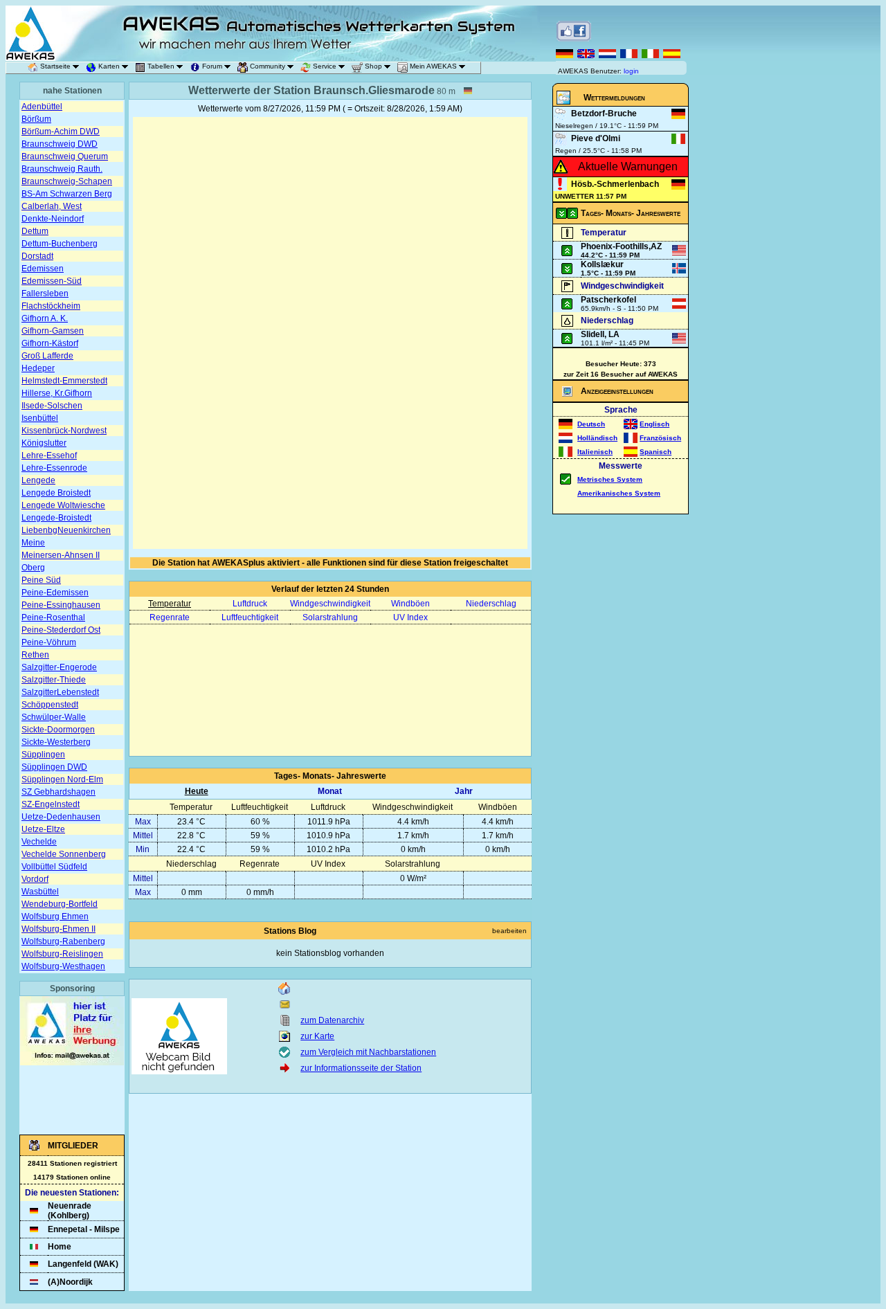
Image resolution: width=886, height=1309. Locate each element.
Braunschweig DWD (59, 144)
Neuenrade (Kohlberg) (69, 1210)
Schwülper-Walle (53, 717)
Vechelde (39, 842)
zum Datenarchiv (332, 1020)
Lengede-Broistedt (56, 518)
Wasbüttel (40, 891)
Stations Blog (290, 931)
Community (267, 66)
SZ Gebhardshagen (58, 792)
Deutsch (591, 424)
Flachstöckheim (50, 306)
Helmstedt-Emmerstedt (64, 381)
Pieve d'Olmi (595, 138)
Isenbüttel (39, 418)
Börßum (36, 119)
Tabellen (161, 66)
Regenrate (170, 617)
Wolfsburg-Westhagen (63, 966)
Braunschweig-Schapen (66, 181)
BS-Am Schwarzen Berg (66, 194)
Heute (196, 791)
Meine (33, 543)
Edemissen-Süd (51, 281)
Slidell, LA (600, 334)
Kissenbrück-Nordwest (64, 430)
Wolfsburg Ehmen (55, 916)
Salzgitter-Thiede (53, 680)
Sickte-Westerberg (56, 742)
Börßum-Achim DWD (60, 131)
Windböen (410, 603)
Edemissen (42, 268)
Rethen (35, 655)
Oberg (33, 567)
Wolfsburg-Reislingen (62, 954)
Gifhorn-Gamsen (52, 331)
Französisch (660, 438)
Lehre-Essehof (49, 455)
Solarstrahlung (330, 617)
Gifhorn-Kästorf (49, 343)
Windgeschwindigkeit (330, 603)
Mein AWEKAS (433, 66)
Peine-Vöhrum (48, 642)
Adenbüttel (41, 106)
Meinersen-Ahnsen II (60, 555)
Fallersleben (45, 293)
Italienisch (595, 451)
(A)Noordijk (70, 1282)
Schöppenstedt (49, 705)
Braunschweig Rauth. (61, 169)
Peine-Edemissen (55, 592)
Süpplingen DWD (54, 767)
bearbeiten (509, 931)
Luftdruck (250, 603)
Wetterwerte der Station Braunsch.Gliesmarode (311, 90)
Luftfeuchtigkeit (250, 617)
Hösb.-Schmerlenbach (615, 184)
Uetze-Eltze (43, 829)
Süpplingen (43, 754)
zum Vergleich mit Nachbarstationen (368, 1052)
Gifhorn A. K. (44, 318)
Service (324, 66)
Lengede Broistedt (56, 493)
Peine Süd (41, 580)
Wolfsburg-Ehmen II (58, 929)
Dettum (34, 231)
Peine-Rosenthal (53, 617)
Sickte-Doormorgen (58, 729)
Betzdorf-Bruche (604, 113)
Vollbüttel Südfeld (54, 867)
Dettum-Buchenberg (59, 244)
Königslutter (43, 443)
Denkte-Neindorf (52, 219)
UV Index (410, 617)
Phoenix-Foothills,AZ (621, 246)
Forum (212, 66)
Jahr (464, 791)
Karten (109, 66)
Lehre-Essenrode (54, 468)
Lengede (38, 480)
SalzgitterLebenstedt (60, 692)
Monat (330, 791)
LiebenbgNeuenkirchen (66, 530)
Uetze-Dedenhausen (60, 817)
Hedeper (38, 368)
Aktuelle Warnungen (628, 166)
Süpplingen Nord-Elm (62, 779)
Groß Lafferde (47, 356)
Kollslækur (602, 264)
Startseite (55, 66)
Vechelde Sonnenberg (63, 854)
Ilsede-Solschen (51, 405)
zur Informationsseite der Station (361, 1068)
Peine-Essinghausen (60, 605)
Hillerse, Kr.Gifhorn (56, 393)
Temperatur (169, 603)
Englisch (654, 424)
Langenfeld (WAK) (83, 1264)
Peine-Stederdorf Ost (60, 630)
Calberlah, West (51, 206)
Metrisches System (609, 479)
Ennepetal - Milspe (84, 1229)
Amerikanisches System (618, 493)
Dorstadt (37, 256)
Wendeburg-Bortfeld (59, 904)
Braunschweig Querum (64, 156)
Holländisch (597, 438)
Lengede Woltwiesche (63, 505)
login (631, 71)
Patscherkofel (608, 300)
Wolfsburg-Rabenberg (63, 941)
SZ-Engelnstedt (50, 804)
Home (59, 1247)
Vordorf (34, 879)
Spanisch (655, 451)
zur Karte (317, 1036)
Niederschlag (491, 603)
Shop (373, 66)
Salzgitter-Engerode (59, 667)
